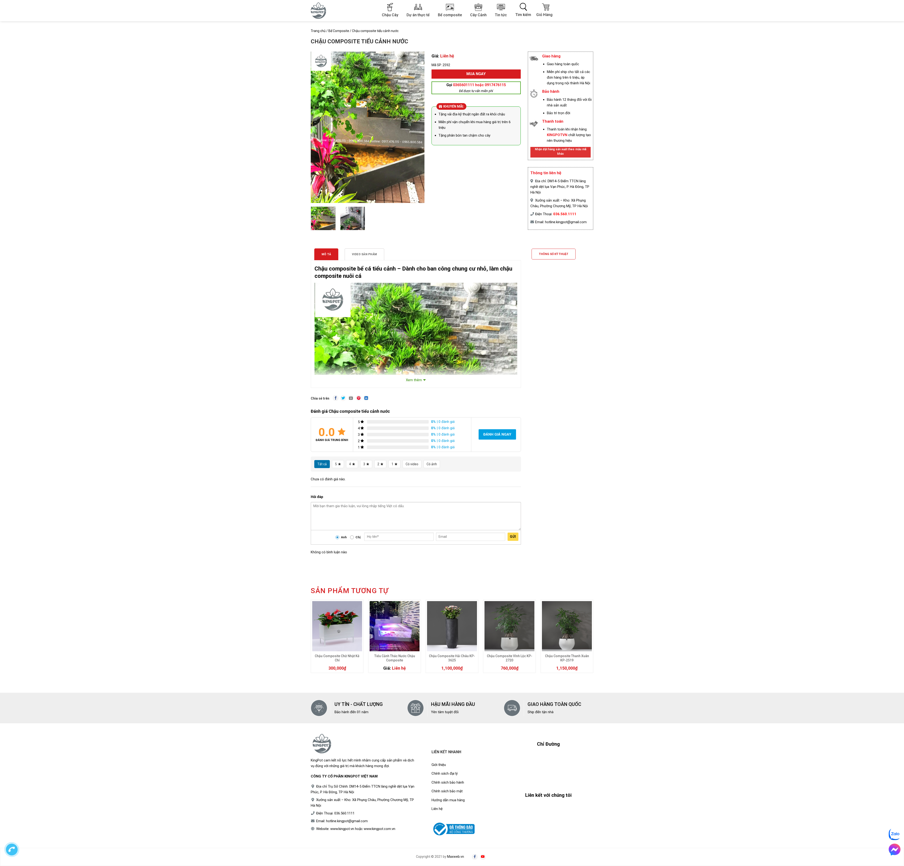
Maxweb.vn (455, 856)
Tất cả (322, 464)
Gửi (513, 536)
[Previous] (317, 116)
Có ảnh (432, 464)
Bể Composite (338, 31)
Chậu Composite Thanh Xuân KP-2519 (567, 658)
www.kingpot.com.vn (379, 829)
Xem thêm (414, 380)
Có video (412, 464)
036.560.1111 (564, 214)
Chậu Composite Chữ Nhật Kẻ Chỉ (337, 658)
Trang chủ (318, 31)
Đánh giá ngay (497, 434)
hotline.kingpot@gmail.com (566, 222)
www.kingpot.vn (342, 829)
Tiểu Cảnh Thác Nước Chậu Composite (394, 658)
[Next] (418, 116)
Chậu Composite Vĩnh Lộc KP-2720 (509, 658)
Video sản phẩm (364, 254)
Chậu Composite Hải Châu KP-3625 (452, 658)
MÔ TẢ (326, 254)
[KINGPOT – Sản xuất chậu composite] (321, 10)
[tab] (326, 254)
